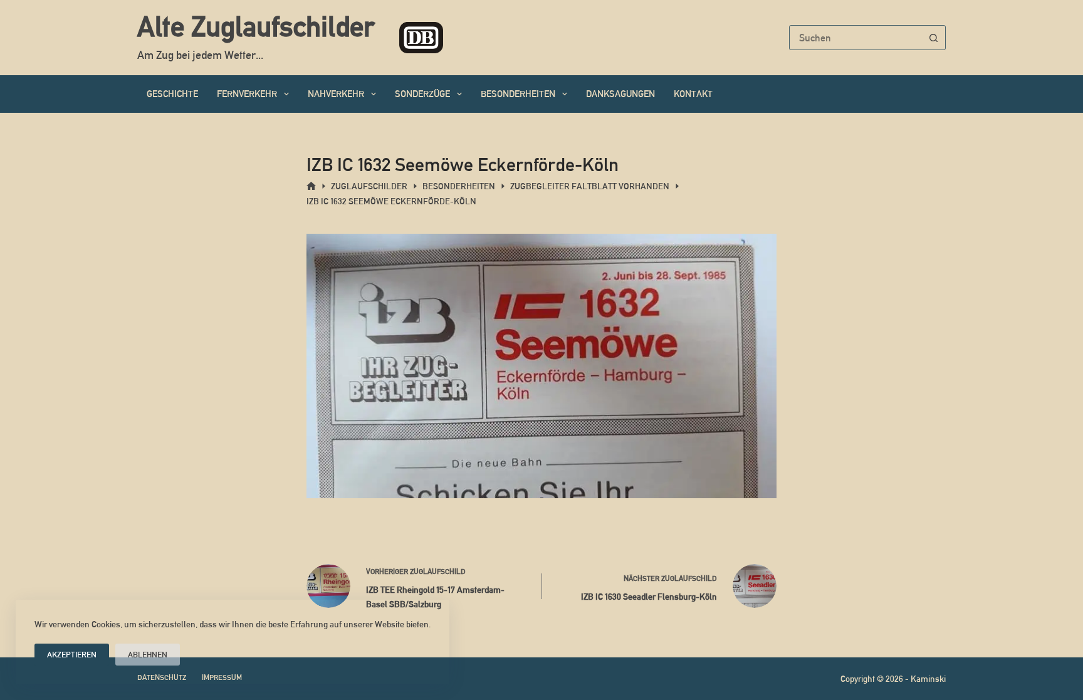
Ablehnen (147, 654)
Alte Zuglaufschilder (255, 26)
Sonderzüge (422, 93)
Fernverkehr (247, 93)
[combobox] (855, 37)
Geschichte (172, 93)
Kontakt (693, 93)
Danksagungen (620, 93)
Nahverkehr (336, 93)
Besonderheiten (518, 93)
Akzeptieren (72, 654)
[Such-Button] (933, 38)
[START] (311, 186)
